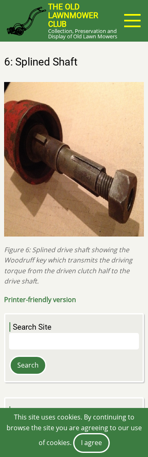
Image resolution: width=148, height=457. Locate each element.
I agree (91, 442)
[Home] (26, 20)
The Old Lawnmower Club (73, 15)
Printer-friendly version (40, 299)
